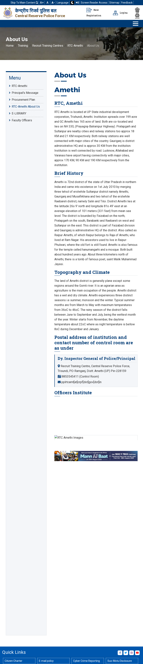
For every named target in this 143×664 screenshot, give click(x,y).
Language (63, 2)
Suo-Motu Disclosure (119, 660)
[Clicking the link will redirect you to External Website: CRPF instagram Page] (131, 652)
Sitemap (114, 2)
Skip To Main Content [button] (23, 2)
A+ (42, 2)
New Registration (93, 12)
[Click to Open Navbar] (135, 23)
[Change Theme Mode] (72, 3)
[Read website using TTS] (77, 2)
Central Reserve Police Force (40, 16)
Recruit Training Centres (47, 45)
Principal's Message (25, 93)
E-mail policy (46, 660)
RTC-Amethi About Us (26, 106)
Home (10, 45)
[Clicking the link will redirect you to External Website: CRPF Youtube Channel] (137, 652)
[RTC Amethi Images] (95, 437)
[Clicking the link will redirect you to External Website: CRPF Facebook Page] (120, 652)
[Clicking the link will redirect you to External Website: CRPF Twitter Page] (125, 652)
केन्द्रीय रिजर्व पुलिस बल (35, 11)
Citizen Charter (13, 660)
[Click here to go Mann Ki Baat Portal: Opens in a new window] (95, 456)
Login (123, 12)
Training (23, 45)
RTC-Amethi (75, 45)
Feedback (127, 2)
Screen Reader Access (94, 2)
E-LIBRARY (19, 113)
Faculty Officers (22, 120)
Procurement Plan (23, 99)
